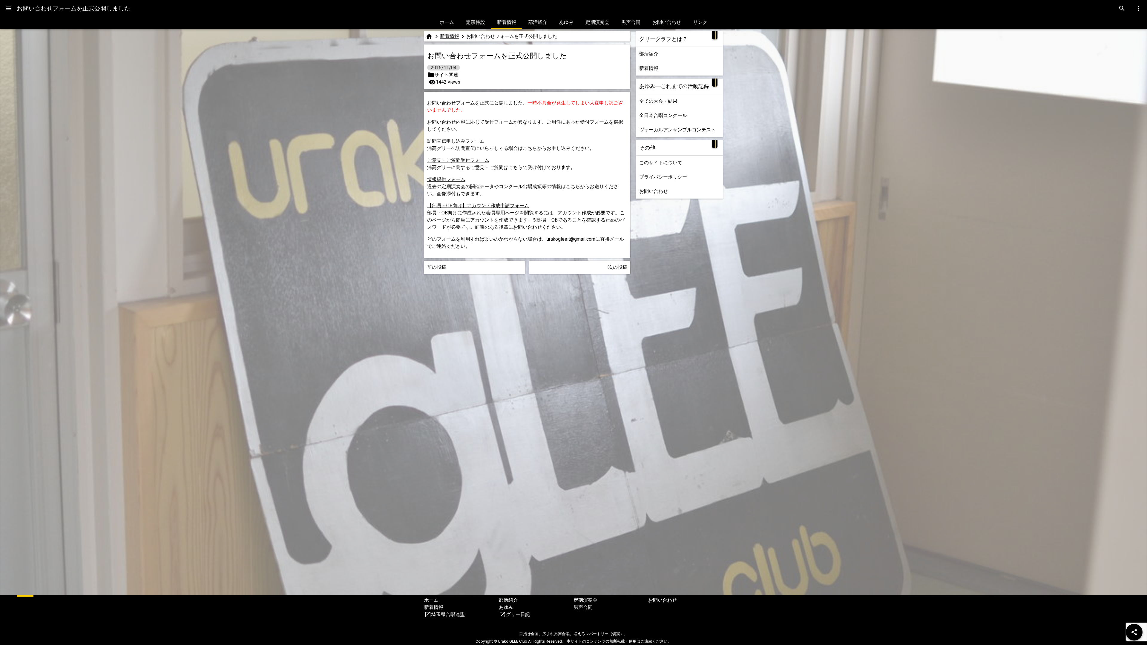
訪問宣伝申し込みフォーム (455, 141)
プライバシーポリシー (663, 177)
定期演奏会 (597, 22)
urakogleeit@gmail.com (571, 239)
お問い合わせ (666, 22)
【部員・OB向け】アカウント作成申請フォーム (478, 205)
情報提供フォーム (446, 179)
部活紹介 (537, 22)
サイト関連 (446, 75)
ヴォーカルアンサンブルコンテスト (677, 130)
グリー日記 (518, 614)
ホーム (447, 22)
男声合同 (630, 22)
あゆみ (566, 22)
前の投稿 (436, 267)
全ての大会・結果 (658, 101)
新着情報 (506, 22)
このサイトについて (660, 162)
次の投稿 (617, 267)
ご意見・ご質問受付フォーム (458, 160)
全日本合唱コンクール (663, 115)
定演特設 (475, 22)
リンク (700, 22)
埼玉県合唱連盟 (448, 614)
